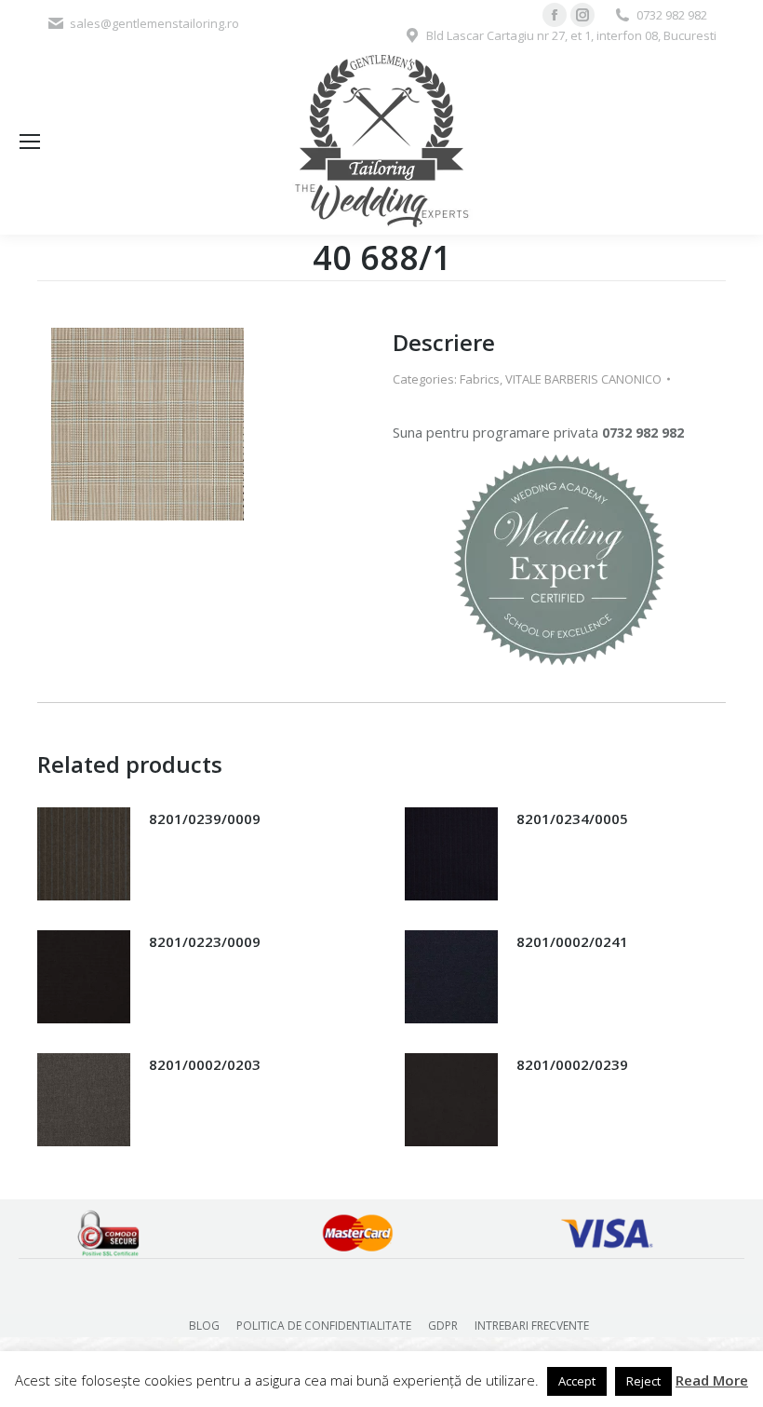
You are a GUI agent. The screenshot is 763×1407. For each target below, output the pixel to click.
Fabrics (480, 379)
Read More (712, 1380)
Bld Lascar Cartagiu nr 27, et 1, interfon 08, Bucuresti (571, 35)
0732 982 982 (671, 15)
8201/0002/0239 (572, 1064)
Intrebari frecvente (532, 1325)
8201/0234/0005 (572, 818)
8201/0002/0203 (205, 1064)
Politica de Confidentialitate (323, 1325)
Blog (204, 1325)
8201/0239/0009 (205, 818)
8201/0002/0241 (572, 941)
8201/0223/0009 (205, 941)
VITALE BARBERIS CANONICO (583, 379)
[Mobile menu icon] (30, 141)
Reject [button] (643, 1381)
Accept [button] (577, 1381)
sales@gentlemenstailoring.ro (154, 23)
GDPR (443, 1325)
